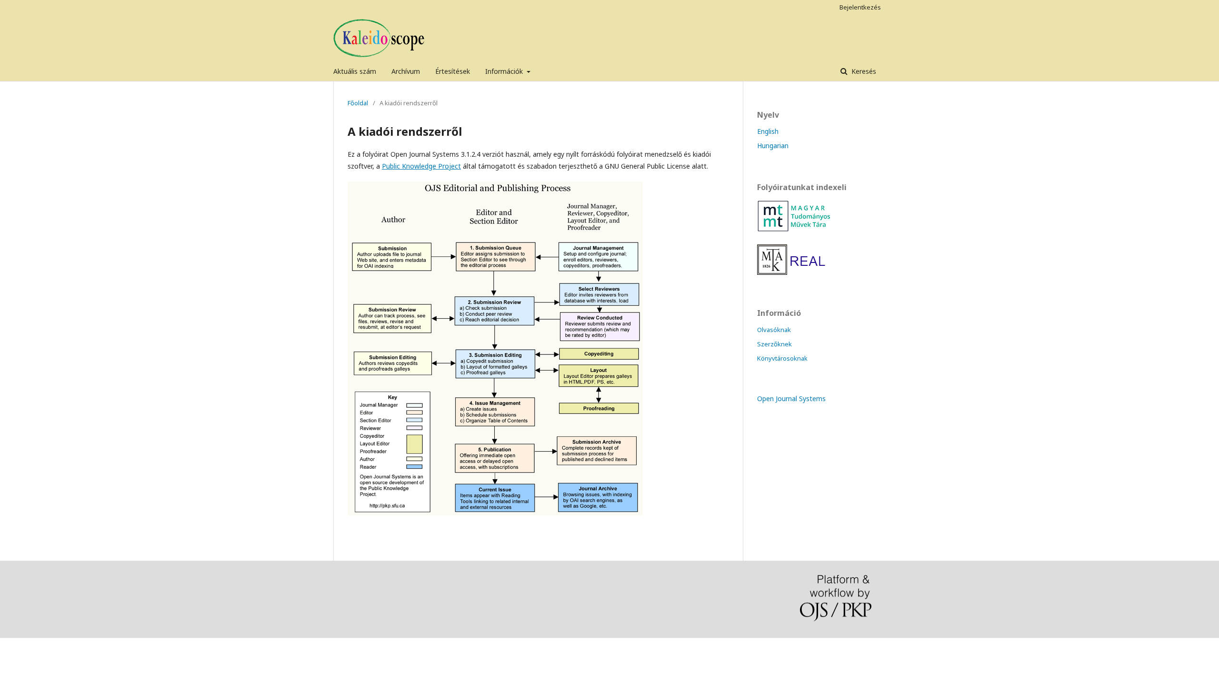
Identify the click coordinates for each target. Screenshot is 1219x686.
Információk (505, 71)
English (768, 131)
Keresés (862, 71)
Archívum (405, 71)
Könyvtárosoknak (782, 358)
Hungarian (773, 145)
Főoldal (358, 103)
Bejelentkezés (860, 7)
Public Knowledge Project (421, 166)
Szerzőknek (774, 344)
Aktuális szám (354, 71)
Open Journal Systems (791, 398)
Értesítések (452, 71)
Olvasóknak (774, 329)
